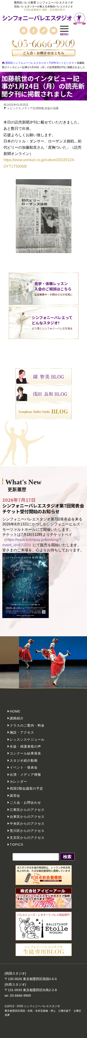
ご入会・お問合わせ (25, 802)
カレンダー (18, 781)
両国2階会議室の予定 (26, 788)
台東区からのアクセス (27, 816)
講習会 (15, 795)
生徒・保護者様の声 (25, 746)
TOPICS (16, 844)
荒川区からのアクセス (27, 831)
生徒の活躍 (51, 108)
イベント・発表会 (24, 767)
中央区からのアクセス (27, 823)
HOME (15, 711)
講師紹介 (17, 718)
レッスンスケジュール (27, 739)
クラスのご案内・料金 (27, 725)
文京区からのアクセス (27, 837)
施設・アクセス (22, 732)
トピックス (14, 108)
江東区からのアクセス (27, 810)
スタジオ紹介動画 (24, 760)
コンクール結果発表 (25, 753)
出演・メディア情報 (25, 774)
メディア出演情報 (33, 108)
